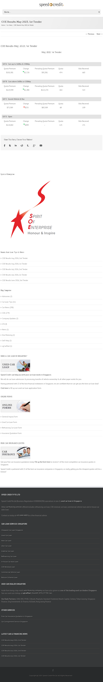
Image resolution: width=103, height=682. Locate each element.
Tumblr (28, 145)
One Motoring (7, 335)
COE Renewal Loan (8, 567)
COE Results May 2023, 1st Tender (19, 46)
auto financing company (33, 590)
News (4, 329)
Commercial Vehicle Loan (10, 572)
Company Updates (9, 318)
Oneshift (35, 593)
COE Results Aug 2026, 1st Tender (14, 264)
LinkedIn (16, 145)
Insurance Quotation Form (12, 433)
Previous (91, 34)
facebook (53, 670)
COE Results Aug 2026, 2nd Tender (15, 258)
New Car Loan (6, 541)
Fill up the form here (42, 462)
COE (3, 313)
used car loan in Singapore (71, 501)
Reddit (22, 145)
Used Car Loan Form (9, 422)
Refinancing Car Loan (8, 556)
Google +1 (34, 145)
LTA (3, 324)
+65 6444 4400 (21, 515)
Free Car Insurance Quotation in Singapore (16, 616)
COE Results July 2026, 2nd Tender (14, 269)
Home (3, 25)
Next (98, 34)
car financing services (14, 507)
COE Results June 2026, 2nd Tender (15, 280)
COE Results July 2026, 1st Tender (14, 275)
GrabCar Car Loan (7, 551)
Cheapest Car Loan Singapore (12, 530)
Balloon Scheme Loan (9, 577)
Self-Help (5, 340)
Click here (4, 388)
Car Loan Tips (7, 302)
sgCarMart (6, 346)
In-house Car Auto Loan (9, 562)
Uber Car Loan (6, 546)
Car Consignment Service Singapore (14, 622)
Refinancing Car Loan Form (12, 428)
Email (41, 145)
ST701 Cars (47, 593)
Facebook (4, 145)
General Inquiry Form (10, 417)
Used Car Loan (6, 535)
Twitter (10, 145)
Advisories (6, 296)
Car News (9, 25)
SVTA (41, 593)
